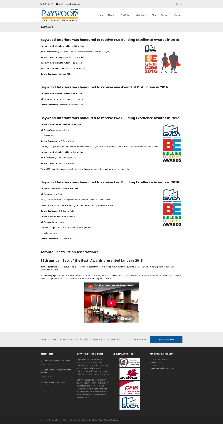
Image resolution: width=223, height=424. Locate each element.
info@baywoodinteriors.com (70, 4)
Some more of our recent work (57, 360)
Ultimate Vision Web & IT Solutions (105, 420)
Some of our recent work (54, 382)
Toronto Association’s (69, 252)
